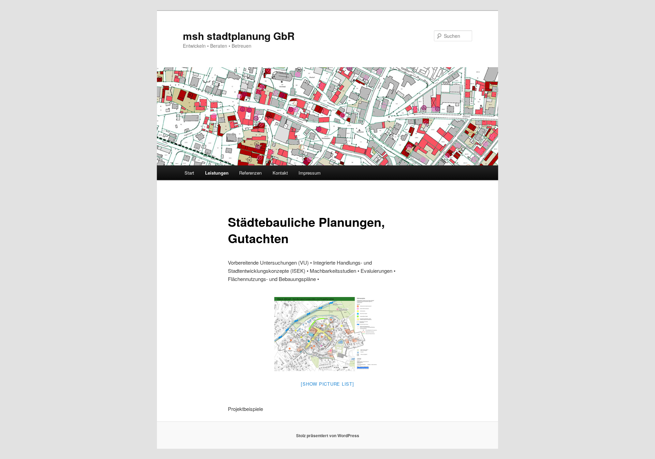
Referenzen (250, 172)
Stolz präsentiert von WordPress (327, 435)
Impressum (310, 172)
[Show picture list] (327, 384)
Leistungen (217, 172)
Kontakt (280, 172)
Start (189, 172)
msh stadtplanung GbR (239, 35)
